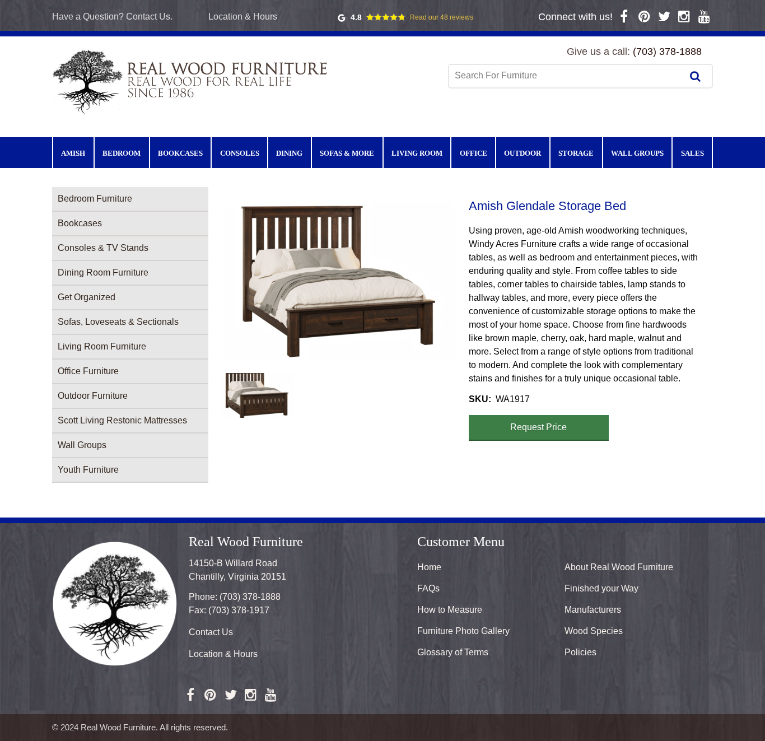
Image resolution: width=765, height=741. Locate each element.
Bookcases (80, 223)
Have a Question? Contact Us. (112, 16)
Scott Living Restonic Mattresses (122, 420)
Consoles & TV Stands (103, 248)
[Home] (192, 81)
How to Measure (449, 609)
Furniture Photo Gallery (463, 631)
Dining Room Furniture (103, 272)
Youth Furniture (88, 469)
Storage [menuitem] (576, 153)
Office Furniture (88, 371)
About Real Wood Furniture (619, 567)
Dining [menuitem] (289, 153)
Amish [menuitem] (73, 153)
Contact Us (211, 632)
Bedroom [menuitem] (121, 153)
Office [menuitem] (473, 153)
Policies (580, 652)
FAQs (428, 588)
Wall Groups (82, 445)
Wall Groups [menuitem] (637, 153)
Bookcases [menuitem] (180, 153)
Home (429, 567)
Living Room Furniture (102, 346)
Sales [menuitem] (692, 153)
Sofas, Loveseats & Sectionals (118, 322)
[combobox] (566, 75)
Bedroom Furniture (95, 198)
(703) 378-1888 (667, 51)
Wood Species (594, 631)
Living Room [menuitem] (416, 153)
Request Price (538, 427)
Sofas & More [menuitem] (347, 153)
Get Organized (86, 297)
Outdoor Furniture (93, 395)
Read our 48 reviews (441, 17)
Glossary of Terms (452, 652)
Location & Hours (242, 16)
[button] (338, 283)
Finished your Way (601, 588)
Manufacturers (593, 609)
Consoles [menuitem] (239, 153)
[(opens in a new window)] (624, 16)
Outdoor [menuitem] (522, 153)
